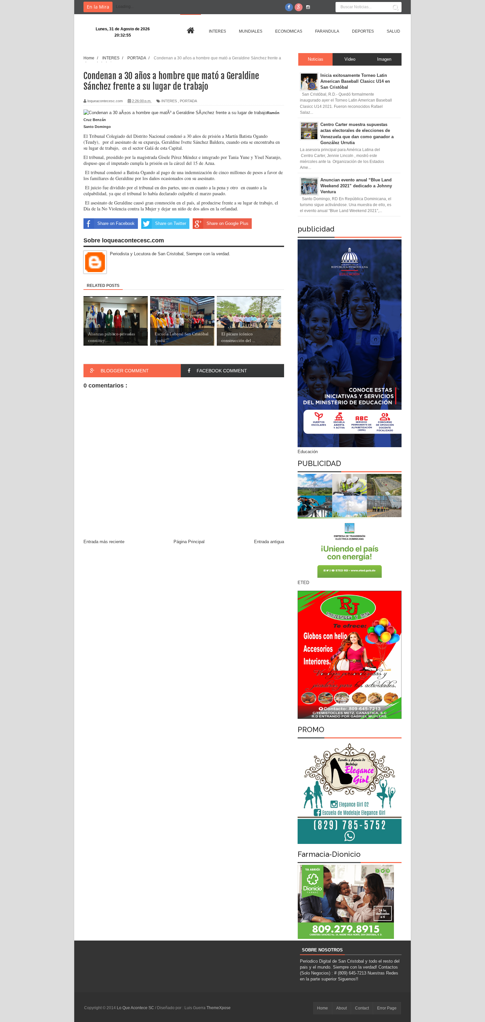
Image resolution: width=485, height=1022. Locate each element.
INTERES (169, 101)
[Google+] (299, 7)
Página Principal (189, 541)
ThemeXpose (219, 1008)
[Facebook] (289, 7)
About (341, 1008)
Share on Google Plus (227, 223)
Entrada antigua (269, 541)
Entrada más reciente (103, 541)
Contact (362, 1008)
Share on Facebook (116, 223)
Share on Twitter (170, 223)
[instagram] (308, 7)
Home (322, 1008)
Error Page (387, 1008)
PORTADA (188, 101)
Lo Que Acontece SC (136, 1008)
